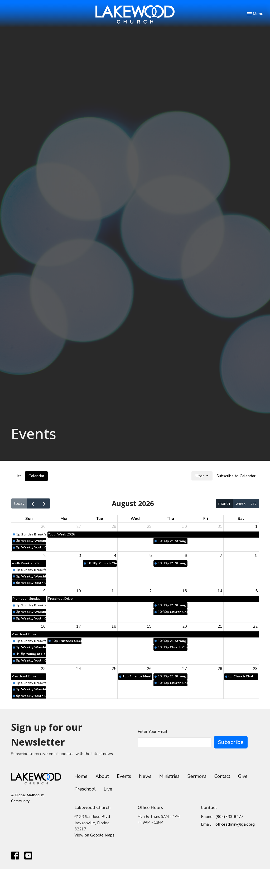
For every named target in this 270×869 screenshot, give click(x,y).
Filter (199, 475)
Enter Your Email (152, 731)
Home (81, 776)
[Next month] (44, 503)
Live (108, 789)
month (224, 503)
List (18, 476)
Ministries (169, 776)
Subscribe (230, 742)
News (145, 776)
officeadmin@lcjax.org (235, 824)
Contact (222, 776)
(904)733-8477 (229, 816)
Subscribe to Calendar (235, 476)
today (19, 503)
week (240, 503)
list (253, 503)
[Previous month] (33, 503)
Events (124, 776)
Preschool (85, 789)
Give (243, 776)
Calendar (36, 476)
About (102, 776)
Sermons (196, 776)
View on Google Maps (94, 835)
